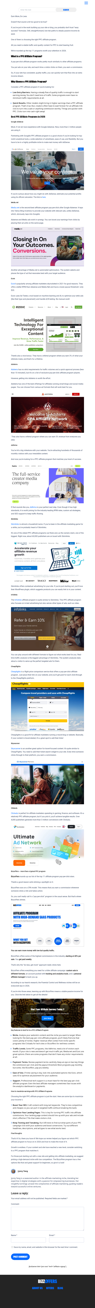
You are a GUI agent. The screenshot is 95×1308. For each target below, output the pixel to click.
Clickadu (14, 813)
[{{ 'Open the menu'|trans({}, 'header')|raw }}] (86, 3)
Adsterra (14, 369)
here (44, 197)
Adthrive (33, 507)
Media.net (15, 207)
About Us (37, 1288)
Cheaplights (16, 672)
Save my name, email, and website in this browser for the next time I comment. (46, 1247)
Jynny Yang (23, 1171)
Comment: (15, 1204)
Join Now (47, 1018)
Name (14, 1235)
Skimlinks (15, 524)
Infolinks (18, 600)
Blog (60, 1288)
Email (52, 1235)
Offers (50, 1288)
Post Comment (20, 1256)
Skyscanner (16, 748)
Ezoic (13, 284)
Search (66, 10)
